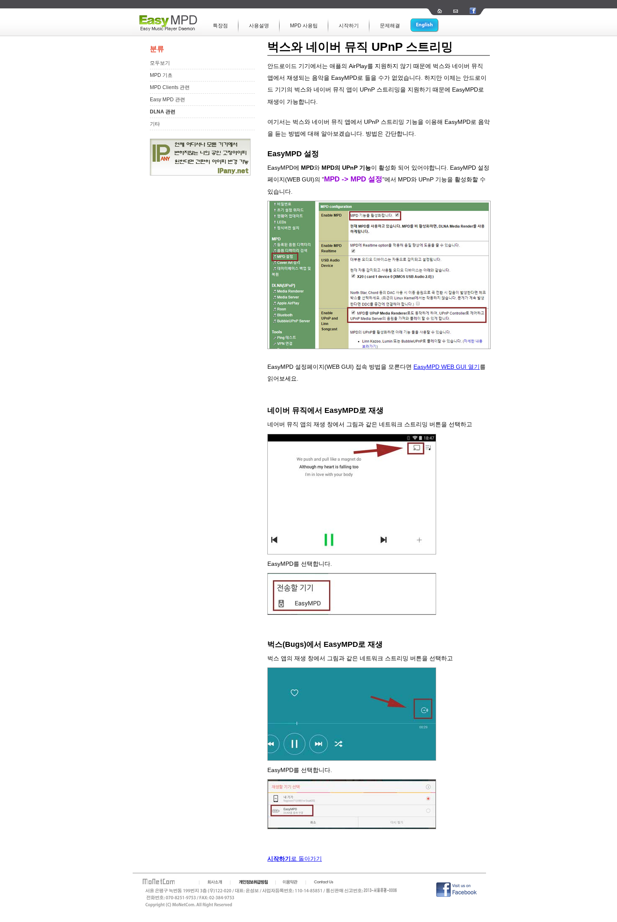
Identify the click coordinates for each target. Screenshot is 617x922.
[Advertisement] (192, 304)
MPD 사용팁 (304, 26)
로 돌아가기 (294, 858)
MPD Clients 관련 (170, 87)
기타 (155, 124)
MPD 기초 (161, 75)
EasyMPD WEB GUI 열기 (446, 366)
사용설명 (259, 26)
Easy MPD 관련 (167, 99)
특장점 (220, 26)
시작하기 (349, 26)
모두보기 (160, 63)
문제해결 (390, 26)
